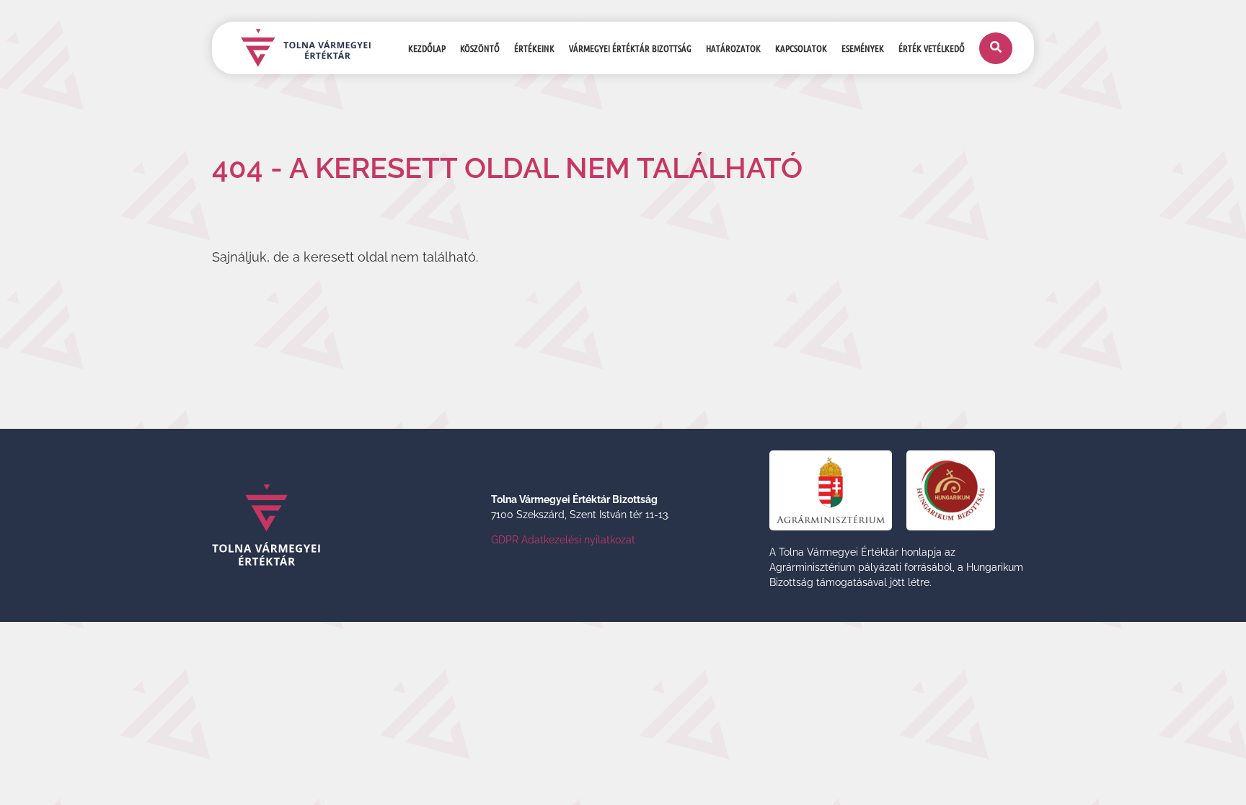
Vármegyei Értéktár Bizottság (630, 48)
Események (862, 48)
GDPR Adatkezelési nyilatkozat (563, 540)
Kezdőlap (427, 48)
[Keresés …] (995, 48)
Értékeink (534, 48)
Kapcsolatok (801, 48)
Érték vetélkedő (931, 48)
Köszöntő (480, 48)
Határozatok (733, 48)
